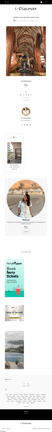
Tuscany (8, 401)
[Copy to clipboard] (31, 95)
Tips (39, 399)
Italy (34, 396)
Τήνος (28, 402)
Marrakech (39, 396)
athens (11, 394)
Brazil (21, 394)
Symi (29, 399)
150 (7, 394)
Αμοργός (25, 401)
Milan (9, 397)
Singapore (10, 399)
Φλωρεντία (33, 402)
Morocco (19, 397)
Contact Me (26, 231)
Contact (3, 428)
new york (29, 397)
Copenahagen (32, 394)
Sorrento (21, 399)
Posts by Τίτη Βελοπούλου (26, 120)
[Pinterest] (26, 95)
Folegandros (44, 394)
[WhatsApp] (28, 95)
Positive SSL (3, 431)
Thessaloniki (34, 399)
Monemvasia (14, 397)
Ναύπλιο (19, 402)
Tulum (43, 399)
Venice (13, 401)
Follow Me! (26, 413)
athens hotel (16, 394)
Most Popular (26, 406)
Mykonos (24, 397)
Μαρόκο (35, 401)
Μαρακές (30, 401)
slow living (16, 399)
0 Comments (26, 100)
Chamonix (26, 394)
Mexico (44, 396)
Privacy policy (8, 428)
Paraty (38, 397)
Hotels (27, 396)
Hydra (31, 396)
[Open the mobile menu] (45, 2)
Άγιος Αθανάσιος (19, 401)
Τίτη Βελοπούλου (24, 20)
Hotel (23, 396)
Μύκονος (40, 401)
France (14, 396)
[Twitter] (23, 95)
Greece (18, 396)
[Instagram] (8, 2)
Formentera (9, 396)
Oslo (34, 397)
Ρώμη (24, 402)
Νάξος (45, 401)
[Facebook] (5, 2)
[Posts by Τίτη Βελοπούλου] (14, 20)
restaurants (43, 397)
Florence (38, 394)
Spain (25, 399)
